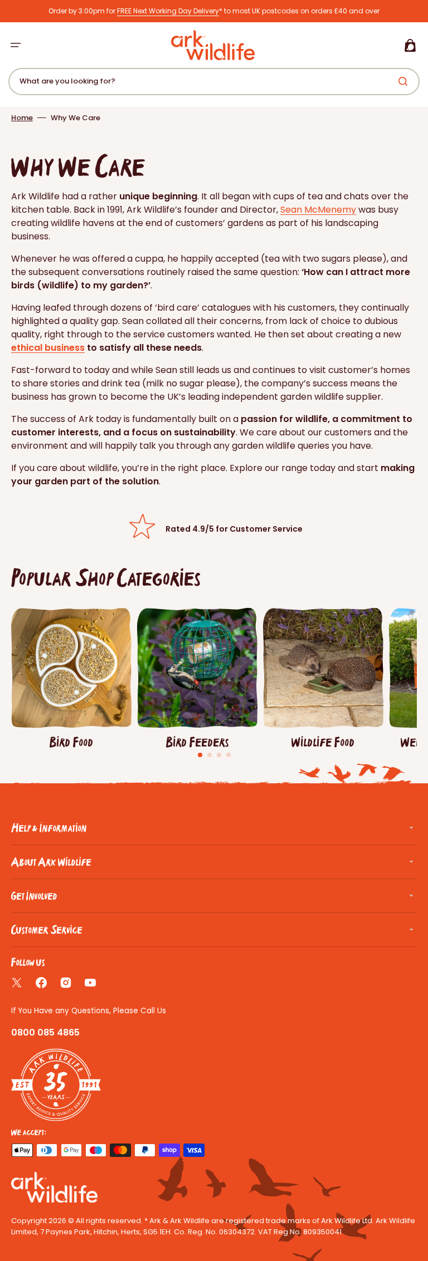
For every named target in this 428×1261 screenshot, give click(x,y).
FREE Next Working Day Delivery (168, 11)
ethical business (48, 347)
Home (22, 117)
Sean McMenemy (318, 209)
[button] (15, 45)
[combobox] (214, 81)
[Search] (405, 81)
